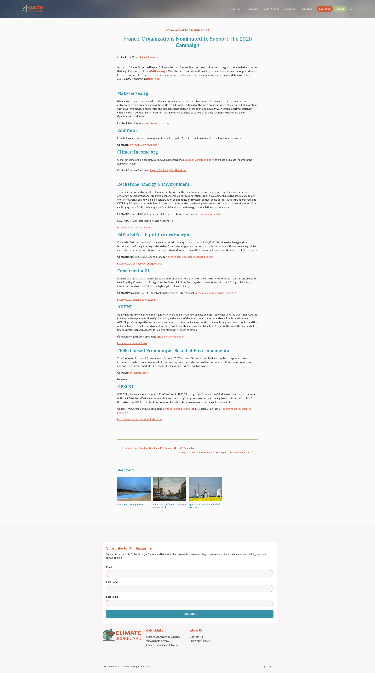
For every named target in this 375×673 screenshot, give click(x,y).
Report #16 (152, 78)
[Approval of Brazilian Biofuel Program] (205, 489)
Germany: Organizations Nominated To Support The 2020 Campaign (213, 452)
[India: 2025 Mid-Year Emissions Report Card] (169, 489)
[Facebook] (265, 667)
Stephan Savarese (148, 57)
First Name (112, 582)
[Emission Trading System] (134, 489)
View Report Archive (157, 641)
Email (109, 567)
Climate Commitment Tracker (162, 645)
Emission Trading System (130, 504)
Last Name (112, 597)
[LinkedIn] (270, 667)
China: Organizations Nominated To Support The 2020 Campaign (160, 448)
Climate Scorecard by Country (163, 636)
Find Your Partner (200, 641)
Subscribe (190, 614)
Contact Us (196, 636)
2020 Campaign (158, 71)
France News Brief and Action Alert (187, 30)
